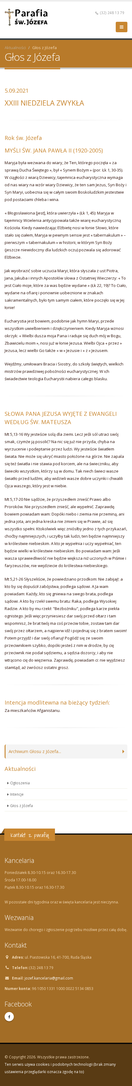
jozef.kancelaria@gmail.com (49, 978)
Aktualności (15, 47)
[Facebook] (9, 1016)
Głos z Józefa (21, 805)
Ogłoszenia (20, 782)
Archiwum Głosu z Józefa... (35, 751)
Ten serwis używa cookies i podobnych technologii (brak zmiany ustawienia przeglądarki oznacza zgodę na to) (60, 1068)
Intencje (17, 794)
